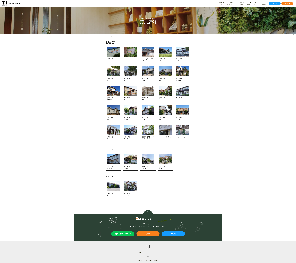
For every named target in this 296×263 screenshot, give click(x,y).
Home (107, 36)
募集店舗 (255, 4)
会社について (221, 4)
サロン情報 (138, 253)
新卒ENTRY (287, 3)
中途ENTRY (274, 3)
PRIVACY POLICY (148, 253)
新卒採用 (148, 234)
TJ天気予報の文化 (230, 4)
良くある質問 (263, 4)
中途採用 (173, 234)
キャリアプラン (240, 4)
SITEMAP (158, 253)
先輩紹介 (249, 4)
